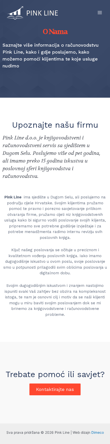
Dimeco (97, 432)
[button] (55, 389)
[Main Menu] (100, 12)
